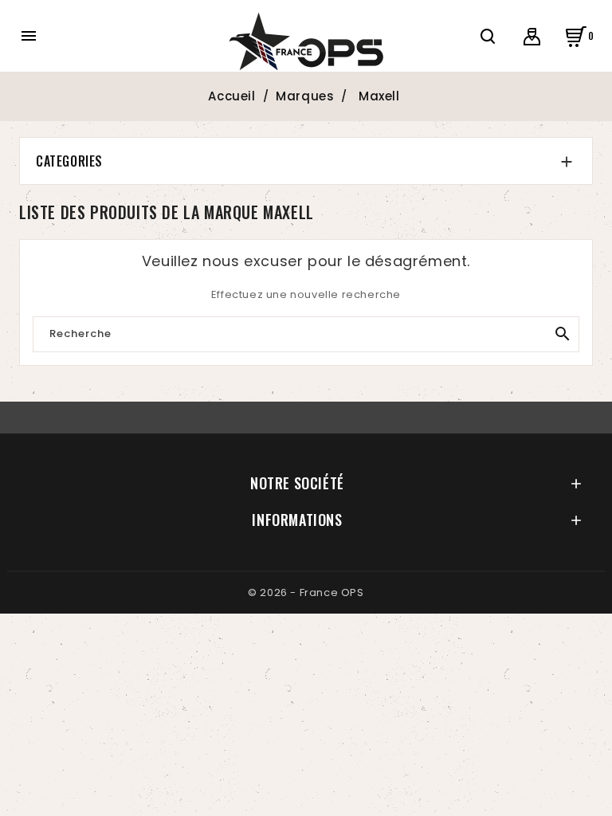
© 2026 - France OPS (305, 592)
